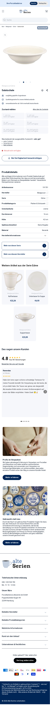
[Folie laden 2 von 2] (26, 82)
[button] (3, 11)
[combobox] (25, 20)
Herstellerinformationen (11, 235)
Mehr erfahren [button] (8, 145)
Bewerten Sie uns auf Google (13, 364)
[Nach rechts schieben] (30, 82)
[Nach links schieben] (19, 82)
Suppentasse (25, 333)
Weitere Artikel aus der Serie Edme (20, 265)
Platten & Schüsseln (38, 203)
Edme (14, 26)
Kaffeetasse (13, 296)
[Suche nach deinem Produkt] (4, 20)
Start (3, 26)
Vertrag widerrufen (25, 660)
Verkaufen (42, 3)
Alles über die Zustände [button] (40, 109)
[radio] (13, 116)
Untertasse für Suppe (37, 296)
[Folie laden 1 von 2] (23, 82)
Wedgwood (8, 26)
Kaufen (33, 3)
